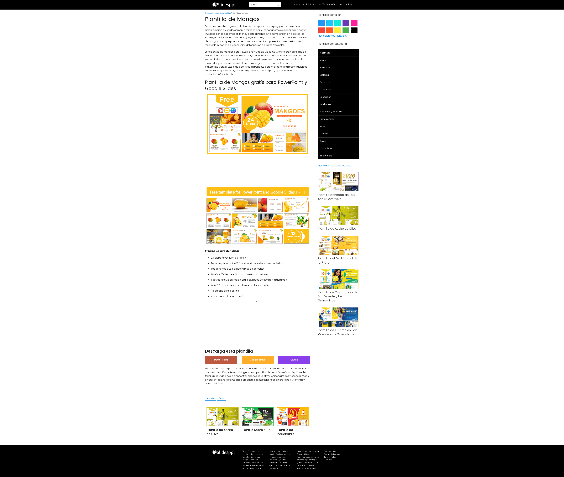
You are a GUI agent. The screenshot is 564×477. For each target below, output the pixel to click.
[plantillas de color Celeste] (331, 23)
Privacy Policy (330, 457)
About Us (328, 459)
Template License (332, 454)
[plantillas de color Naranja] (331, 30)
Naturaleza (326, 148)
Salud (323, 140)
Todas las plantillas (304, 4)
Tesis (322, 126)
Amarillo (211, 398)
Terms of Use (330, 451)
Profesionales (327, 118)
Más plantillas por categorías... (335, 165)
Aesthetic (325, 52)
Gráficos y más (327, 4)
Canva (294, 359)
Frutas (221, 398)
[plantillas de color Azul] (323, 23)
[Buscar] (278, 4)
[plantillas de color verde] (348, 30)
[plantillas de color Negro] (356, 30)
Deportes (325, 82)
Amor (323, 60)
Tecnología (326, 155)
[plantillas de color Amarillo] (340, 30)
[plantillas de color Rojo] (323, 30)
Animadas (325, 67)
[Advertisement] (258, 168)
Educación (325, 96)
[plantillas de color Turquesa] (340, 23)
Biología (324, 74)
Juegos (324, 133)
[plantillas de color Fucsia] (356, 23)
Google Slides (257, 359)
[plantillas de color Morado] (348, 23)
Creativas (325, 89)
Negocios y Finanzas (331, 111)
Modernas (325, 104)
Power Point (221, 359)
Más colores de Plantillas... (332, 35)
